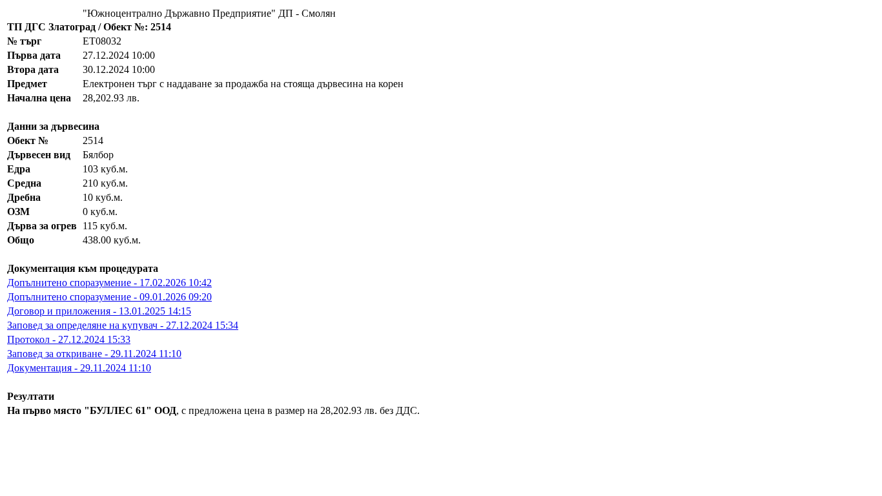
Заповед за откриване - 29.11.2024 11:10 (94, 353)
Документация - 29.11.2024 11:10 (79, 367)
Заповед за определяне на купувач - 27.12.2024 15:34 (122, 325)
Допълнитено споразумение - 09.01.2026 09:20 (109, 296)
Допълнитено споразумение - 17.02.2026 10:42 (109, 282)
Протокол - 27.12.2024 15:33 (68, 339)
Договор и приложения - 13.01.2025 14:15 (99, 310)
